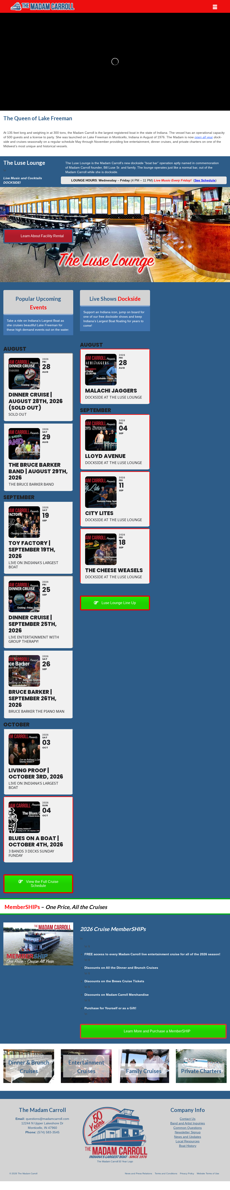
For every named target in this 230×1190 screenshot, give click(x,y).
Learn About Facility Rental (42, 236)
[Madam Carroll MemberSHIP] (38, 944)
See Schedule (205, 180)
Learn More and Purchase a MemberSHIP (156, 1031)
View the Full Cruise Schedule (41, 884)
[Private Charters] (201, 1066)
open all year (204, 137)
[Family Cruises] (143, 1066)
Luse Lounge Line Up (118, 603)
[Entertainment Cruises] (86, 1066)
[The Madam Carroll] (42, 6)
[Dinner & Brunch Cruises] (28, 1066)
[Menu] (215, 7)
